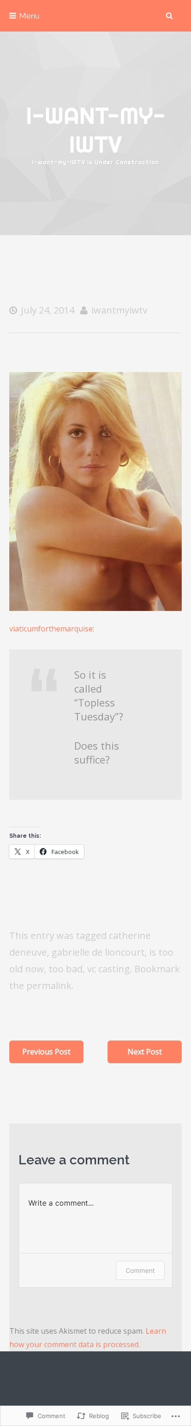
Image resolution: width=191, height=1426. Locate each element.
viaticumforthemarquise (51, 628)
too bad (66, 969)
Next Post (144, 1052)
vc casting (108, 969)
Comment (140, 1270)
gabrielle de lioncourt (98, 952)
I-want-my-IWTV (96, 130)
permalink (48, 985)
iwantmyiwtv (119, 310)
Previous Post (46, 1052)
